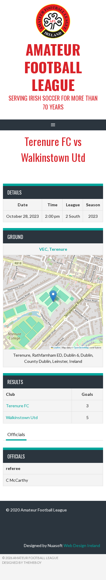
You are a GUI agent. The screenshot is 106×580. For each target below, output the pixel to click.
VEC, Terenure (53, 249)
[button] (53, 296)
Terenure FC (17, 405)
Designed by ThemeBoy (22, 562)
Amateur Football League (53, 67)
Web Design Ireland (82, 545)
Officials (16, 434)
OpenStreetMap (81, 347)
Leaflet (56, 347)
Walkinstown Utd (22, 417)
